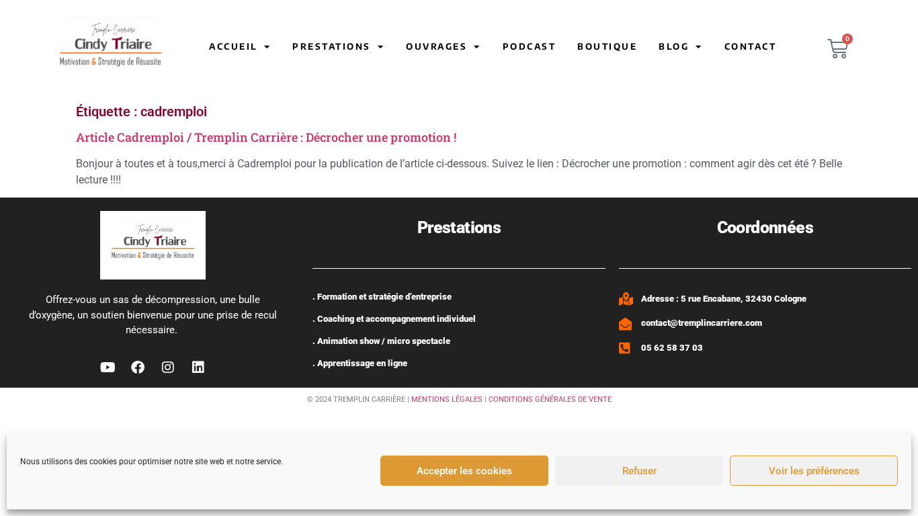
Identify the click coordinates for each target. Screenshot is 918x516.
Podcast (529, 46)
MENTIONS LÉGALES (447, 399)
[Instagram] (168, 367)
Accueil (233, 46)
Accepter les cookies (464, 471)
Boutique (607, 46)
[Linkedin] (198, 367)
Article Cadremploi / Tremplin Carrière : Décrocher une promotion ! (266, 137)
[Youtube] (107, 367)
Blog (674, 46)
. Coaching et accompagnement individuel (394, 319)
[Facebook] (137, 367)
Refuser (639, 471)
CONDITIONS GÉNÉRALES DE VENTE (550, 399)
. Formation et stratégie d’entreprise (382, 297)
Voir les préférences (814, 471)
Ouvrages (436, 46)
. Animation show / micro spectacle (381, 341)
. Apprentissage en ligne (359, 363)
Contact (750, 46)
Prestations (331, 46)
